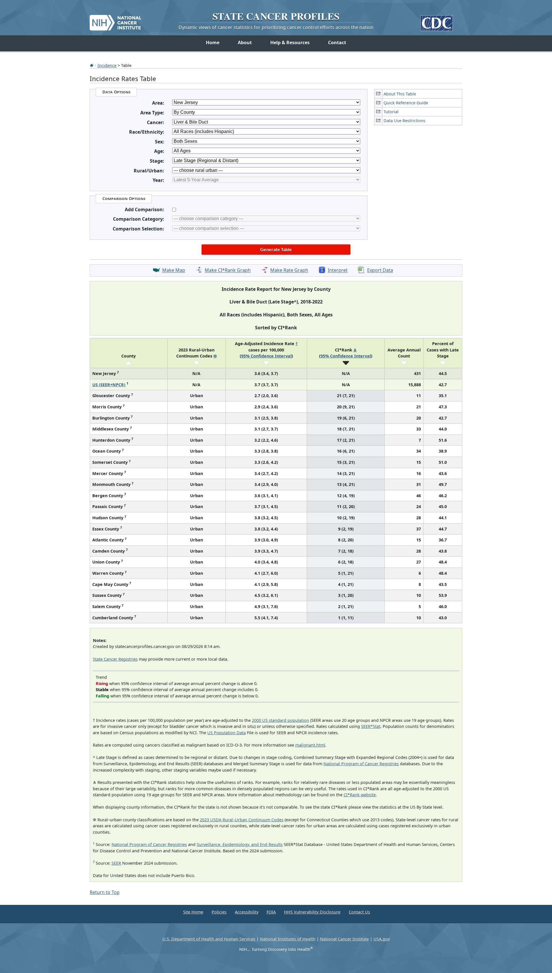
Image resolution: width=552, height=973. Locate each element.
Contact (337, 42)
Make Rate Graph (289, 270)
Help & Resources (290, 42)
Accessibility (246, 912)
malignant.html (310, 745)
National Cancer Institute (344, 939)
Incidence (106, 65)
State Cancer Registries (115, 659)
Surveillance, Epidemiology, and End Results (240, 844)
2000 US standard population (280, 720)
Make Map (173, 270)
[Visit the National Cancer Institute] (115, 20)
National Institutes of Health (287, 939)
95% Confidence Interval (266, 356)
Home (212, 42)
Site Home (193, 912)
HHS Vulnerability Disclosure (312, 912)
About (245, 42)
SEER (116, 863)
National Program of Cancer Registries (361, 763)
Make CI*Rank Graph (228, 270)
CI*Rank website (360, 794)
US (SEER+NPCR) (108, 384)
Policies (219, 912)
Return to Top (105, 892)
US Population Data (226, 732)
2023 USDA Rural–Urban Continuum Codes (241, 819)
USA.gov (381, 939)
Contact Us (359, 912)
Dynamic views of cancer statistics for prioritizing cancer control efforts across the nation (276, 27)
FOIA (271, 912)
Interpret (338, 270)
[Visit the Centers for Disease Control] (436, 20)
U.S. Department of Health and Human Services (208, 939)
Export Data (380, 270)
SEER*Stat (370, 726)
